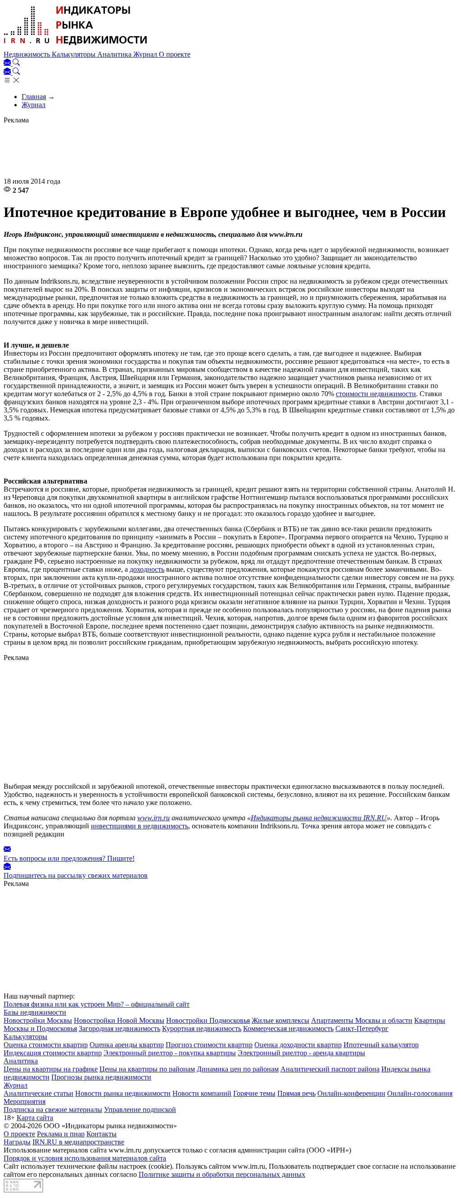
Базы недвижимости (35, 1012)
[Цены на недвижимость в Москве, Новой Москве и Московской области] (76, 46)
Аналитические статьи (38, 1093)
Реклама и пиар (61, 1134)
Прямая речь (296, 1093)
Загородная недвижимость (119, 1028)
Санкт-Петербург (362, 1028)
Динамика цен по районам (238, 1069)
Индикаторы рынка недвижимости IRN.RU (319, 818)
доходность (147, 569)
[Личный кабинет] (8, 63)
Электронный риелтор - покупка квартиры (170, 1053)
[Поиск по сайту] (16, 63)
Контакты (101, 1134)
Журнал (146, 54)
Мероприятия (24, 1101)
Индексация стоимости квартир (53, 1053)
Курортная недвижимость (201, 1028)
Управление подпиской (140, 1109)
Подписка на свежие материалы (53, 1109)
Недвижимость (28, 54)
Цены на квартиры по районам (147, 1069)
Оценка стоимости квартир (46, 1045)
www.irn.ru (153, 818)
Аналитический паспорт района (330, 1069)
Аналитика (115, 54)
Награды (17, 1142)
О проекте (174, 54)
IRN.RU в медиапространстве (78, 1142)
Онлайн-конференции (351, 1093)
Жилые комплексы (280, 1020)
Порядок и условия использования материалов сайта (85, 1158)
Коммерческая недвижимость (288, 1028)
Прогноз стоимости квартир (209, 1045)
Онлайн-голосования (419, 1093)
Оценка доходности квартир (298, 1045)
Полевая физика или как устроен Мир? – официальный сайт (97, 1004)
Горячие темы (254, 1093)
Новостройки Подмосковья (208, 1020)
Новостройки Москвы (38, 1020)
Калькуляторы (74, 54)
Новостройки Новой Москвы (119, 1020)
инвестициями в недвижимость (139, 826)
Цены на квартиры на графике (51, 1069)
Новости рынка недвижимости (123, 1093)
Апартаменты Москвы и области (361, 1020)
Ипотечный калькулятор (381, 1045)
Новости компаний (201, 1093)
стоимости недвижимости (376, 394)
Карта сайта (35, 1117)
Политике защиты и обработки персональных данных (222, 1174)
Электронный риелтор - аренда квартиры (301, 1053)
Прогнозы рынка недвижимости (101, 1077)
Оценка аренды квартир (127, 1045)
